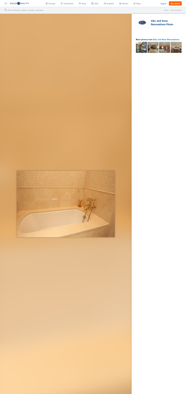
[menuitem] (50, 3)
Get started (175, 3)
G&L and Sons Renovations (166, 39)
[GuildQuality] (19, 3)
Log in (163, 3)
